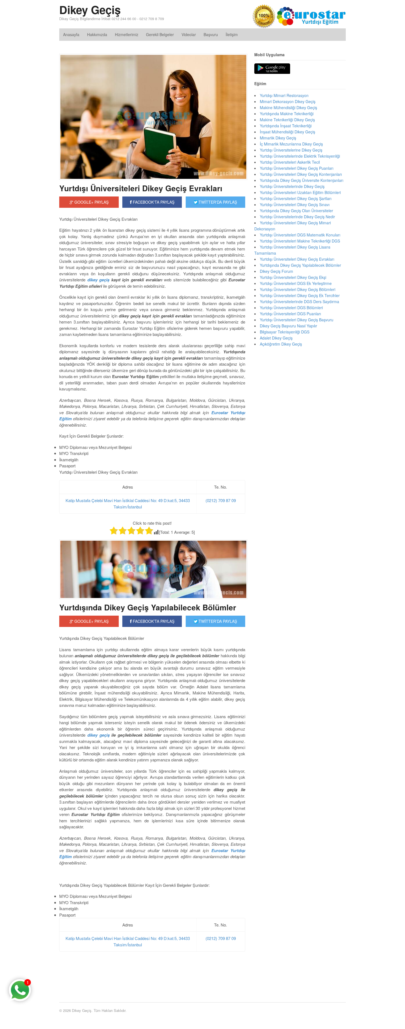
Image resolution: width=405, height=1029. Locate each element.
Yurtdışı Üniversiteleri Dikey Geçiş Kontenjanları (301, 174)
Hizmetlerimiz (126, 34)
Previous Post (152, 977)
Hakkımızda (97, 34)
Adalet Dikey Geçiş (276, 338)
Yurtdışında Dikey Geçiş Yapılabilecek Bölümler (147, 607)
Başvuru (211, 34)
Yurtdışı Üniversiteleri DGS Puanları (290, 313)
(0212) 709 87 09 (221, 500)
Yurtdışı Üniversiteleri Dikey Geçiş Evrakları (140, 188)
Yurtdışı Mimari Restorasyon (284, 95)
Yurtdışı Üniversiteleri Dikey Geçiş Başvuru (296, 319)
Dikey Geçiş (90, 9)
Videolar (189, 34)
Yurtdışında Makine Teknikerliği (287, 113)
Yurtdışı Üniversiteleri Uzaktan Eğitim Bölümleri (300, 192)
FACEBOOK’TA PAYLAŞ (153, 621)
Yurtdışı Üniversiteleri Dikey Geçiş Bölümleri (297, 289)
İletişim (232, 34)
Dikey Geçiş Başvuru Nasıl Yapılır (288, 325)
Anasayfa (71, 34)
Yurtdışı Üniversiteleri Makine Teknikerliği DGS (300, 241)
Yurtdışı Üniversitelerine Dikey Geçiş (291, 150)
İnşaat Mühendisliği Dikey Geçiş (287, 131)
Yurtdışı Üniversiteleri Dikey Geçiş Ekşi (293, 277)
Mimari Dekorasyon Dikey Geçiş (287, 101)
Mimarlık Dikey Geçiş (278, 138)
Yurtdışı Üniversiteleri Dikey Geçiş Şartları (295, 198)
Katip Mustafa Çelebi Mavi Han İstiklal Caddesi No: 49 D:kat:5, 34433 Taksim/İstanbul (128, 503)
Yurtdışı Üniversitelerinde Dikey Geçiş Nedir (297, 216)
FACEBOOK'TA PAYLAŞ (153, 202)
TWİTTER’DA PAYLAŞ (217, 621)
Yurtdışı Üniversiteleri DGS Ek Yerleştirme (296, 283)
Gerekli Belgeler (160, 34)
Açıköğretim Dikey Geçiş (281, 344)
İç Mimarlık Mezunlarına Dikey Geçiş (291, 144)
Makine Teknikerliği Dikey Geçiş (287, 119)
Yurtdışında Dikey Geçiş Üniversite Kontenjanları (301, 180)
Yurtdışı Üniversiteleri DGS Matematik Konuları (300, 235)
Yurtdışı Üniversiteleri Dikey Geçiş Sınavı (295, 204)
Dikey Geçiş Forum (276, 271)
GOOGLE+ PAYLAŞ (91, 202)
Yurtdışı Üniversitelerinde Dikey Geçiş (292, 186)
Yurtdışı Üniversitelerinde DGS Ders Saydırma (299, 301)
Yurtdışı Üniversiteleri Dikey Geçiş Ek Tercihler (300, 295)
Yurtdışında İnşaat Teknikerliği (286, 125)
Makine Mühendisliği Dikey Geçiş (288, 107)
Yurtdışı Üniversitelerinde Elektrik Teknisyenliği (300, 156)
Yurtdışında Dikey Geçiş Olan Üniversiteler (296, 210)
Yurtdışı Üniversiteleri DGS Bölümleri (291, 307)
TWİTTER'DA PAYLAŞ (217, 202)
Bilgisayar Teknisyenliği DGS (284, 332)
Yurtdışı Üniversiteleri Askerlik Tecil (290, 162)
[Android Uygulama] (272, 68)
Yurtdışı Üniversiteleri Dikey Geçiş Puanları (296, 168)
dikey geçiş (97, 735)
